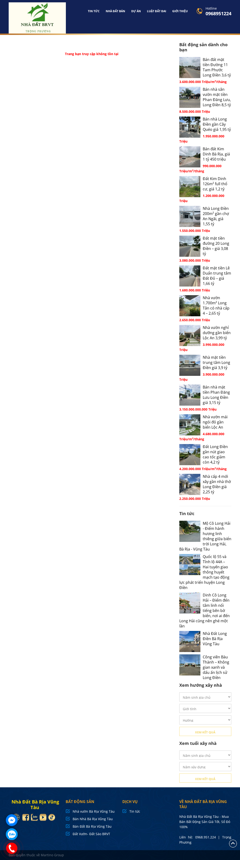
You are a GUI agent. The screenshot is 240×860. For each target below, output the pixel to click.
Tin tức (94, 11)
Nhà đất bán (115, 11)
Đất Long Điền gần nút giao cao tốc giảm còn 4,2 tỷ (215, 454)
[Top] (233, 843)
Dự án (136, 11)
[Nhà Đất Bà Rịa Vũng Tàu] (37, 18)
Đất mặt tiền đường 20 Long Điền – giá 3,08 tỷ (216, 246)
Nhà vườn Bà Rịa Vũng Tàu (94, 811)
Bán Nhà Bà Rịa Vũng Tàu (93, 819)
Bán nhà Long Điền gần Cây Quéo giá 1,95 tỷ (217, 124)
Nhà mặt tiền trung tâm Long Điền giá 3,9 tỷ (216, 362)
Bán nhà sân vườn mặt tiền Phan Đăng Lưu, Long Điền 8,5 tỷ (217, 97)
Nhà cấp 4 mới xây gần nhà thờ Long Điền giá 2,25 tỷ (217, 484)
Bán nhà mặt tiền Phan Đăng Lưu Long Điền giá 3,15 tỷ (216, 395)
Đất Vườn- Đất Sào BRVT (91, 834)
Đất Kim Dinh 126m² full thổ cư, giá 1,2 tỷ (215, 184)
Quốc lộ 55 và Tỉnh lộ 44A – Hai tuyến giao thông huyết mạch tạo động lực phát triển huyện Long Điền (204, 572)
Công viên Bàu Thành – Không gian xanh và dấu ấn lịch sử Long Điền (216, 667)
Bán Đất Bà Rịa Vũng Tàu (92, 826)
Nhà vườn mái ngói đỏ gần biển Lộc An (215, 422)
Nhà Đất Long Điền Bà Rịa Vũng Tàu (215, 638)
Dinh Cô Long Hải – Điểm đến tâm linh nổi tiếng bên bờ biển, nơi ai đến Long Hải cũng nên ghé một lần (204, 610)
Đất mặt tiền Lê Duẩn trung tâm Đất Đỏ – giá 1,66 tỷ (217, 275)
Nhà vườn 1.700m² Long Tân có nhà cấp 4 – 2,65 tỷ (216, 305)
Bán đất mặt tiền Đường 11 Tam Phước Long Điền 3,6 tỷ (217, 67)
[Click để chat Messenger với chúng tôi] (12, 820)
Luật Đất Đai (156, 11)
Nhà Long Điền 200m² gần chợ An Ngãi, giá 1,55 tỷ (216, 216)
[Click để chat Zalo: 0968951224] (12, 834)
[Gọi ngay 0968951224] (12, 848)
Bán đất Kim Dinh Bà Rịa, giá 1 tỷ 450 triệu (216, 154)
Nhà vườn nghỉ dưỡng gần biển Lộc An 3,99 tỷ (217, 332)
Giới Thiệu (180, 11)
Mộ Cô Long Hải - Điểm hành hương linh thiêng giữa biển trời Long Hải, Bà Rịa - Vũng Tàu (205, 536)
